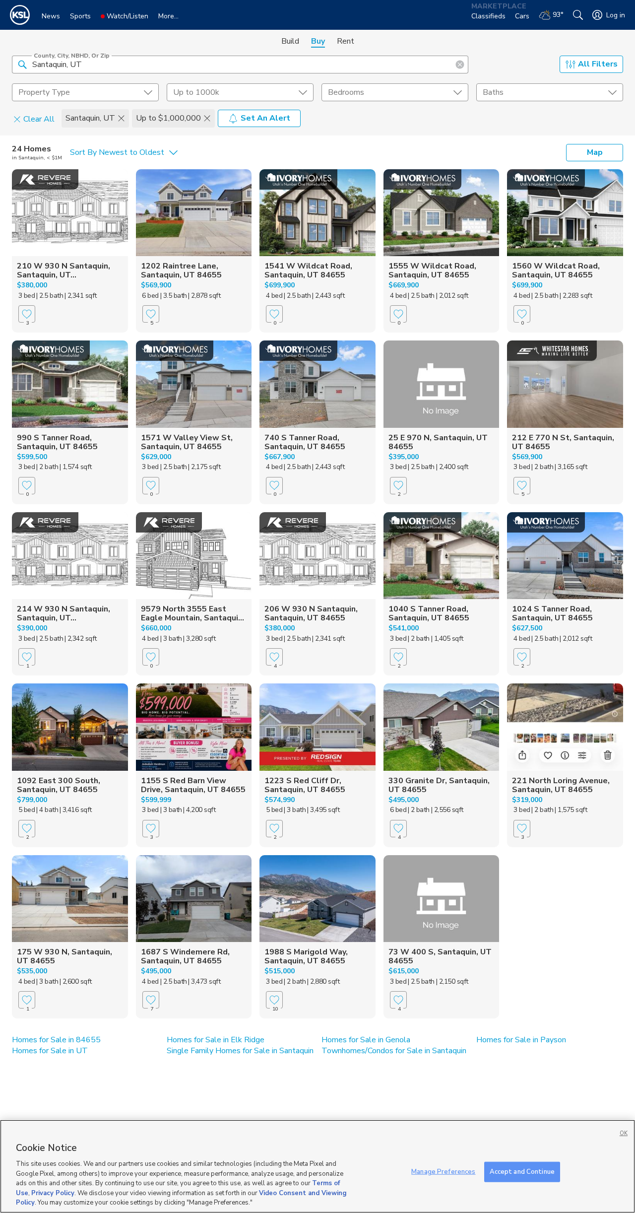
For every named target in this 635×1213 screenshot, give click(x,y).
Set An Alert (265, 118)
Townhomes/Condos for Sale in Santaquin (393, 1050)
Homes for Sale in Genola (365, 1039)
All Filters (598, 64)
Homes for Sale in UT (50, 1050)
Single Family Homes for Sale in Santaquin (240, 1050)
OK (624, 1133)
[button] (22, 64)
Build (290, 41)
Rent (345, 41)
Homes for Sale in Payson (521, 1039)
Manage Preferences (443, 1171)
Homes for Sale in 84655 (56, 1039)
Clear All (39, 119)
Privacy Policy (52, 1193)
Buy (318, 41)
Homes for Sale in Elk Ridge (215, 1039)
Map (595, 152)
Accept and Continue (522, 1171)
